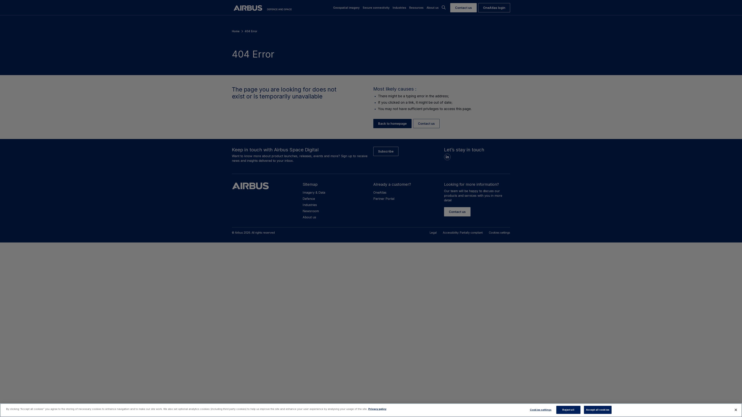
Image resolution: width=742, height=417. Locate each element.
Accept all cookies (597, 409)
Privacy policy (377, 408)
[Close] (736, 410)
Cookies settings (540, 409)
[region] (371, 410)
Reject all (568, 409)
